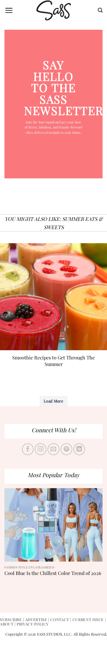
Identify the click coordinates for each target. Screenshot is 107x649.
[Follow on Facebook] (28, 449)
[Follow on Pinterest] (67, 449)
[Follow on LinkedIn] (79, 449)
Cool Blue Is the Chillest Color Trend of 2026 (52, 573)
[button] (8, 10)
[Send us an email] (53, 449)
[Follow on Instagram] (41, 449)
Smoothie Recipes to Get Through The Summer (53, 360)
